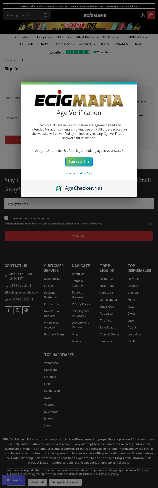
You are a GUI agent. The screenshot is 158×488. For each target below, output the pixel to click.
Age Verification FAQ (79, 173)
